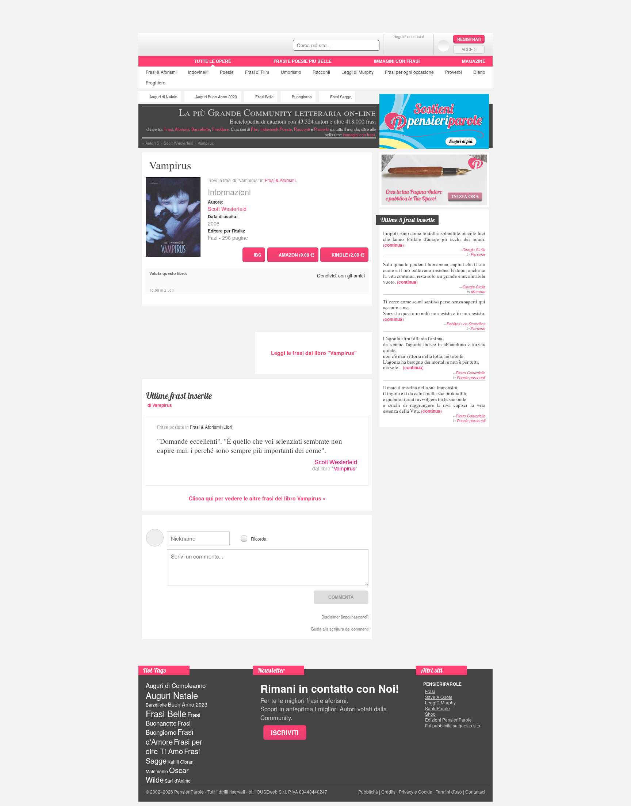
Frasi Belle (264, 96)
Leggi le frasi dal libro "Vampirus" (314, 352)
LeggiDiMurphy (440, 702)
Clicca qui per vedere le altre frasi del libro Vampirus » (257, 498)
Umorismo (291, 72)
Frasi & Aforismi (280, 180)
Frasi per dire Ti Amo (174, 746)
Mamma (478, 291)
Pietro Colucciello (470, 372)
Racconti (321, 72)
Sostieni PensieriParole (434, 121)
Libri (227, 427)
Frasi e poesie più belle (303, 61)
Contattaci (475, 791)
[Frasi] (149, 63)
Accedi (469, 49)
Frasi (161, 72)
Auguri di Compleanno (176, 685)
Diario (479, 72)
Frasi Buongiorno (168, 728)
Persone (478, 254)
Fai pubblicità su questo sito (452, 726)
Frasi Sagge (340, 96)
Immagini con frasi (397, 61)
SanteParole (437, 708)
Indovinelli (198, 72)
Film (257, 72)
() (434, 239)
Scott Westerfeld (227, 208)
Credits (388, 791)
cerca (358, 45)
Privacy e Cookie (415, 791)
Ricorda (259, 538)
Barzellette (200, 129)
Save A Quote (438, 697)
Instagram (423, 45)
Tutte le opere (212, 61)
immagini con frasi (359, 134)
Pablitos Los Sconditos (466, 323)
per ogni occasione (409, 72)
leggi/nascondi (354, 617)
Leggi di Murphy (357, 72)
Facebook (393, 45)
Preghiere (155, 82)
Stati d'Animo (178, 780)
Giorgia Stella (473, 249)
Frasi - (189, 43)
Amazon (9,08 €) (296, 254)
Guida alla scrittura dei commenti (339, 629)
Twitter (408, 45)
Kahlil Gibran (181, 761)
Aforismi (182, 129)
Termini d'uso (449, 791)
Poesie (227, 72)
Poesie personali (471, 377)
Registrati (469, 39)
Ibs (257, 254)
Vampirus (344, 468)
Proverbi (453, 72)
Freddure (220, 129)
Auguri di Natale (163, 96)
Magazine (473, 61)
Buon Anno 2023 (187, 704)
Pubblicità (368, 791)
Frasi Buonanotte (173, 718)
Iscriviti (285, 732)
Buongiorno (302, 96)
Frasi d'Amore (169, 736)
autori (321, 121)
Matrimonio (157, 771)
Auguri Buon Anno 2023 (216, 96)
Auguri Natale (172, 695)
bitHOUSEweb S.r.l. (268, 791)
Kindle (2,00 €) (348, 254)
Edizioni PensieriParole (448, 720)
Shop (430, 714)
